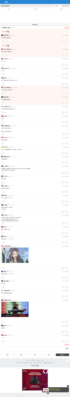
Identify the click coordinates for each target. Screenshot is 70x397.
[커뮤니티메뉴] (2, 2)
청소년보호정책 (37, 362)
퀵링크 (38, 360)
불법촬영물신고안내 (48, 362)
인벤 (6, 2)
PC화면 (33, 360)
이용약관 (18, 362)
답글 (3, 41)
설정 (43, 360)
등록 (67, 348)
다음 (49, 354)
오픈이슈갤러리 (5, 6)
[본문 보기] (35, 24)
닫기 (68, 386)
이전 (35, 354)
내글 (9, 9)
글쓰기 (68, 6)
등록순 (8, 27)
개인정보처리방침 (27, 362)
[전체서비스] (68, 2)
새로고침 (67, 27)
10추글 (61, 9)
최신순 (12, 27)
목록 (7, 354)
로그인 (28, 360)
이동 (7, 41)
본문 (21, 354)
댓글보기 (62, 354)
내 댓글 (35, 9)
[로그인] (65, 2)
